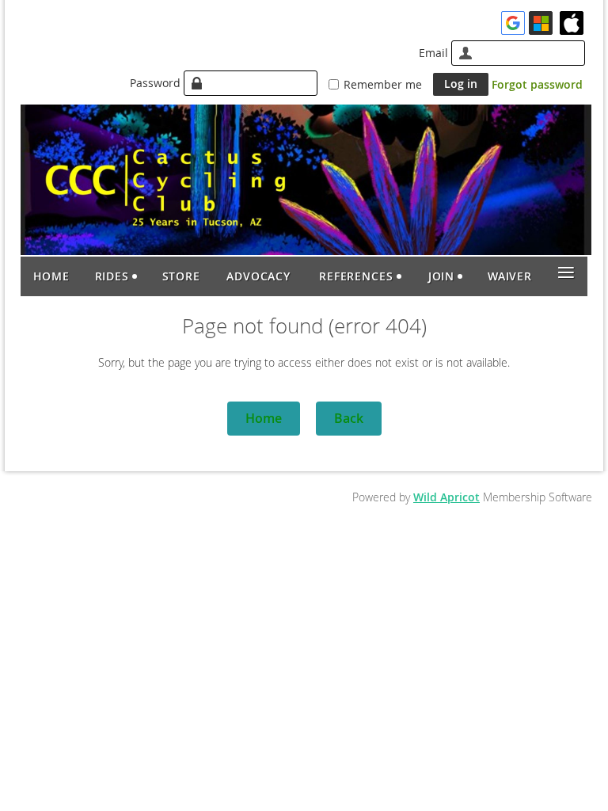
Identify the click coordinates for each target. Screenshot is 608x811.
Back (348, 418)
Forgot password (537, 84)
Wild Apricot (446, 496)
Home (263, 418)
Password (155, 82)
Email (433, 52)
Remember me (383, 84)
